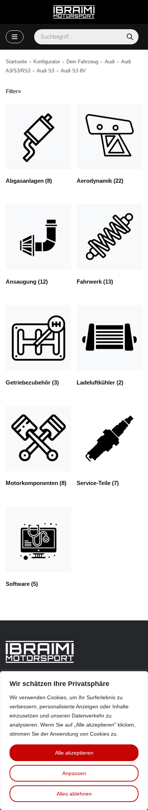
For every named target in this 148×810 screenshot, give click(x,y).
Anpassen (74, 773)
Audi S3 (45, 71)
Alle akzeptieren (74, 753)
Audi (110, 61)
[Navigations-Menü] (15, 36)
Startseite (16, 61)
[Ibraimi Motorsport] (74, 12)
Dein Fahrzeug (82, 61)
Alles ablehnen (74, 794)
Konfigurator (46, 61)
